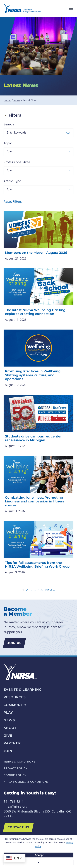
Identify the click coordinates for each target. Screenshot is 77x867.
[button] (38, 151)
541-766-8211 (14, 801)
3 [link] (31, 590)
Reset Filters (13, 201)
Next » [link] (50, 590)
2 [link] (27, 590)
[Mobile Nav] (71, 8)
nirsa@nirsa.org (15, 806)
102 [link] (40, 590)
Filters (15, 115)
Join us (14, 643)
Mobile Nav (71, 8)
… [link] (34, 590)
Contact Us (18, 827)
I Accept (38, 855)
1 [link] (23, 590)
